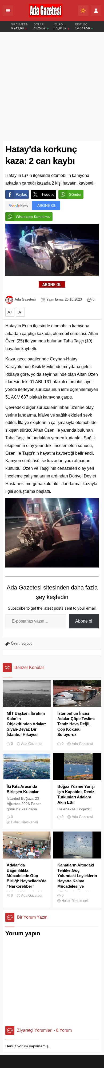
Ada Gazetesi (25, 299)
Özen (15, 643)
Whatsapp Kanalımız (33, 217)
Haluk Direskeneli (24, 822)
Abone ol (83, 621)
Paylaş (21, 194)
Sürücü (26, 643)
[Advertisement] (52, 86)
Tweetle (47, 194)
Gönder (75, 194)
